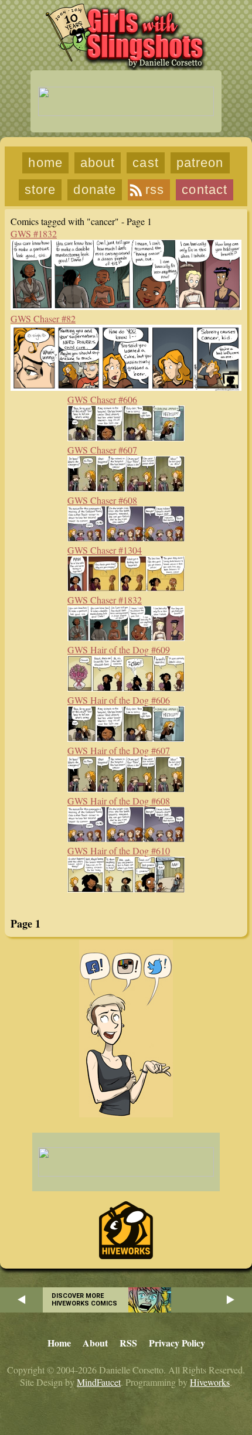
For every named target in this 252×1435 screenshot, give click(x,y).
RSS (154, 189)
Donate (94, 189)
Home (45, 162)
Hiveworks (210, 1382)
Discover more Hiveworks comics (84, 1299)
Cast (145, 162)
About (97, 162)
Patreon (200, 162)
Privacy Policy (177, 1342)
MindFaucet (99, 1382)
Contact (204, 189)
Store (40, 189)
